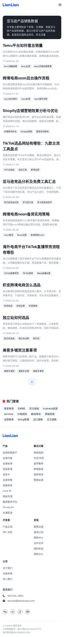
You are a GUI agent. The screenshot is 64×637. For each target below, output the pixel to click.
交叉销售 (52, 419)
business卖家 (50, 408)
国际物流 (39, 474)
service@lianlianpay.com (21, 600)
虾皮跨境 (33, 305)
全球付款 (7, 458)
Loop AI (7, 490)
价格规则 (22, 414)
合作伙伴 (39, 543)
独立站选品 (9, 338)
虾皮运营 (21, 305)
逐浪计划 (39, 532)
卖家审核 (9, 408)
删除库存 (36, 414)
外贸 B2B (39, 458)
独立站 (36, 338)
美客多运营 (24, 370)
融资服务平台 (10, 501)
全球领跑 (7, 479)
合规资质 (7, 573)
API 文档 (7, 532)
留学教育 (39, 463)
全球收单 (7, 463)
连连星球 (7, 469)
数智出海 (39, 526)
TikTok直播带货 (11, 273)
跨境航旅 (39, 469)
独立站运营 (24, 338)
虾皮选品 (8, 305)
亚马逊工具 (28, 202)
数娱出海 (39, 479)
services (8, 414)
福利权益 (39, 548)
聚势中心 (39, 537)
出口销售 (38, 419)
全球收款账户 (10, 452)
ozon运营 (25, 98)
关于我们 (7, 568)
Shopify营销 (26, 131)
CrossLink (8, 507)
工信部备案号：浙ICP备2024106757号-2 (22, 628)
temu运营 (25, 66)
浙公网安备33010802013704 (16, 632)
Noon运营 (22, 234)
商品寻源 (7, 496)
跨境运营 (35, 169)
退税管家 (7, 485)
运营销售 (9, 419)
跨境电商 (39, 452)
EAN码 (21, 408)
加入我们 (7, 578)
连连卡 (6, 474)
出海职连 (7, 512)
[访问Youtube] (27, 611)
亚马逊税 (34, 408)
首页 (11, 4)
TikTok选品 (9, 169)
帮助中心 (39, 554)
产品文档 (7, 526)
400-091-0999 (15, 595)
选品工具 (23, 169)
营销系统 (50, 414)
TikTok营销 (28, 273)
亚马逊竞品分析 (11, 202)
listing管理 (23, 419)
